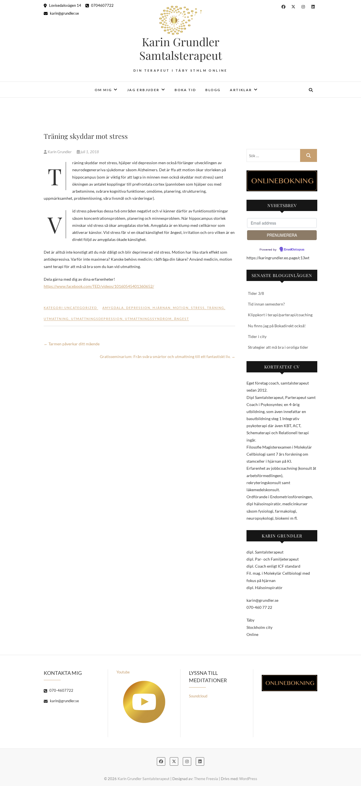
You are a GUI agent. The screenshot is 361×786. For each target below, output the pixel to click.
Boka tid (185, 90)
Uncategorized (80, 307)
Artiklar (241, 90)
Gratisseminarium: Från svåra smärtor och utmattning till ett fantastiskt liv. (167, 356)
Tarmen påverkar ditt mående (72, 343)
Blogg (213, 90)
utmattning (56, 318)
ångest (181, 318)
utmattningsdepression (97, 318)
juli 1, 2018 (89, 152)
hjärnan (162, 307)
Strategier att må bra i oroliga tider (278, 347)
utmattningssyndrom (148, 318)
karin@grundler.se (64, 13)
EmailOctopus (294, 249)
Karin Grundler (59, 152)
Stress (198, 307)
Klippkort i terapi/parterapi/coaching (280, 314)
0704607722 (102, 5)
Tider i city (257, 336)
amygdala (113, 307)
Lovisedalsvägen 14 (64, 5)
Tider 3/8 (256, 293)
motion (181, 307)
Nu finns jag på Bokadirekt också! (277, 325)
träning (215, 307)
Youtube (123, 672)
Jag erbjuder (143, 90)
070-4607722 (61, 690)
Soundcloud (198, 696)
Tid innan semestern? (266, 304)
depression (138, 307)
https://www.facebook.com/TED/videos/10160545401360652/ (99, 286)
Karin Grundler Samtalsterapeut (180, 48)
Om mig (103, 90)
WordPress (248, 778)
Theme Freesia (206, 778)
